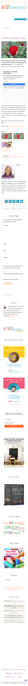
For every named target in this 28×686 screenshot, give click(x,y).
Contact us (6, 669)
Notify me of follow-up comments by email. (13, 273)
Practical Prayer (18, 617)
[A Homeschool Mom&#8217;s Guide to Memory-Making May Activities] (6, 144)
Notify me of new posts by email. (10, 279)
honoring (16, 156)
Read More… (13, 316)
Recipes (19, 677)
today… (15, 126)
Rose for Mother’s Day (6, 139)
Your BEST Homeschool (14, 6)
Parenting (8, 673)
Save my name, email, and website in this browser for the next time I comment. (12, 267)
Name (5, 243)
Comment (5, 225)
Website (5, 257)
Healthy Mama (18, 673)
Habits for (11, 156)
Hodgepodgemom (9, 620)
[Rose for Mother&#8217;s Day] (6, 136)
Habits (3, 36)
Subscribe (14, 426)
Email (5, 250)
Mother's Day (21, 156)
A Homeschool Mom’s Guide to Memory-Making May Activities (6, 149)
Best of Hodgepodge (18, 669)
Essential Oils (10, 677)
